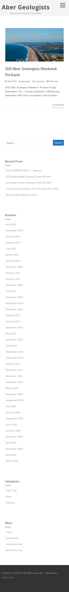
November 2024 (14, 230)
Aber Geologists (26, 7)
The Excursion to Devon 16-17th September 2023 (32, 188)
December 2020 (14, 285)
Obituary (10, 502)
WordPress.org (14, 550)
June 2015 (11, 345)
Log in (9, 532)
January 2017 (13, 321)
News (9, 496)
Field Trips (53, 81)
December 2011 (14, 370)
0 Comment (40, 81)
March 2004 (12, 461)
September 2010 (14, 382)
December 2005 (14, 436)
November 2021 (14, 267)
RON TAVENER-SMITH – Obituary (24, 170)
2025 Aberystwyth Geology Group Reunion (28, 176)
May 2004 (11, 455)
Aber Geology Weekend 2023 (21, 194)
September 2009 (14, 400)
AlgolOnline (8, 577)
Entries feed (12, 538)
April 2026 (11, 224)
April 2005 (11, 442)
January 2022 (13, 260)
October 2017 (13, 315)
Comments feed (14, 544)
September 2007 (14, 418)
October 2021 (13, 273)
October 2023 (13, 236)
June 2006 (11, 424)
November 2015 (14, 339)
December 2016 (14, 327)
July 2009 (11, 406)
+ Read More (57, 105)
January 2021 (13, 279)
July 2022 (11, 248)
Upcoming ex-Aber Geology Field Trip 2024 (29, 182)
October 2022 (13, 242)
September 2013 (14, 357)
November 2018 (14, 309)
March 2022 (12, 254)
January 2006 (13, 430)
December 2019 (14, 297)
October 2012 (13, 364)
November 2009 (14, 394)
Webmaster (25, 81)
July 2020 (11, 291)
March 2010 (12, 388)
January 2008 (13, 412)
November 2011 (14, 376)
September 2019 (14, 303)
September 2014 (14, 351)
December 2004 (14, 448)
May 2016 (11, 333)
